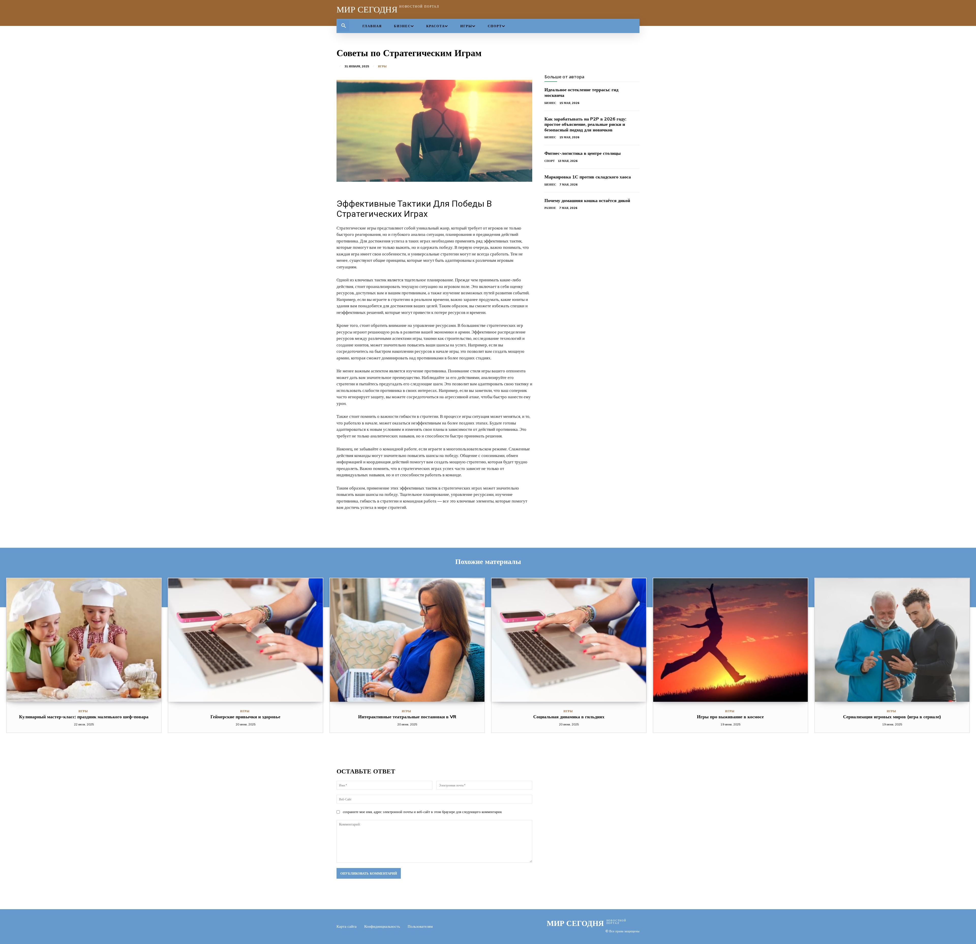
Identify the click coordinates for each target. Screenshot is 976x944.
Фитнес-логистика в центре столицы (582, 153)
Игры (382, 66)
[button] (343, 26)
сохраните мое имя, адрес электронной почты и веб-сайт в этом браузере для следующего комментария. (422, 812)
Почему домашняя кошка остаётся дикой (587, 200)
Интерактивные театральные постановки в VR (407, 717)
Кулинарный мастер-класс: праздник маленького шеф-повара (83, 717)
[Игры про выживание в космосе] (730, 640)
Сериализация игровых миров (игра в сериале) (892, 717)
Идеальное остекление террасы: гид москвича (581, 92)
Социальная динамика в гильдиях (568, 717)
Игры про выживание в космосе (730, 717)
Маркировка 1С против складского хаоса (587, 177)
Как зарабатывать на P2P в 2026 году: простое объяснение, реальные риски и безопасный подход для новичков (585, 124)
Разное (550, 208)
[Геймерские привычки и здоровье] (245, 640)
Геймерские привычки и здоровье (245, 717)
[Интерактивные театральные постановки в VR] (407, 640)
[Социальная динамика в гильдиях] (569, 640)
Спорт (549, 161)
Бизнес (550, 103)
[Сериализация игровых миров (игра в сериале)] (892, 640)
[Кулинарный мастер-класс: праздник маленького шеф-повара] (84, 640)
